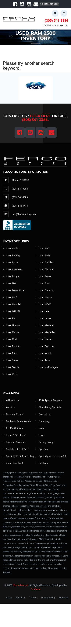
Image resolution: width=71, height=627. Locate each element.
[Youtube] (22, 5)
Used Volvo (11, 374)
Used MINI (11, 339)
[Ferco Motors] (19, 18)
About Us (10, 407)
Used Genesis (46, 290)
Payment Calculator (16, 442)
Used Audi (44, 248)
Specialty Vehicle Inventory (19, 456)
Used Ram (11, 353)
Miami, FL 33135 (20, 180)
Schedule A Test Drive (17, 449)
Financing (43, 421)
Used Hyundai (13, 304)
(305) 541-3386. (35, 120)
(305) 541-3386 (56, 20)
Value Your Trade (14, 463)
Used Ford (43, 283)
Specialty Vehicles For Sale (52, 456)
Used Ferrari (44, 276)
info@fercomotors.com (24, 214)
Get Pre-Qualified (14, 428)
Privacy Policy (45, 442)
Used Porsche (46, 346)
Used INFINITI (12, 311)
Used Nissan (45, 339)
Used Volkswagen (48, 367)
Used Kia (10, 318)
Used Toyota (12, 367)
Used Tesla (44, 360)
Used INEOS (44, 304)
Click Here (40, 116)
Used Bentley (12, 255)
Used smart (44, 353)
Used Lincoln (12, 325)
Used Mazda (12, 332)
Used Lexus (44, 318)
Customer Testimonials (18, 421)
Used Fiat (10, 283)
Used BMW (44, 255)
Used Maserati (46, 325)
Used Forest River (15, 290)
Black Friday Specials (49, 407)
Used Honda (45, 297)
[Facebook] (15, 5)
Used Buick (11, 262)
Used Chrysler (46, 269)
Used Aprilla (12, 248)
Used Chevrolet (13, 269)
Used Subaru (12, 360)
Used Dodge (12, 276)
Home (41, 428)
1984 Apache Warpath (50, 400)
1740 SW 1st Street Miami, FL (55, 25)
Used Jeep (44, 311)
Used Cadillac (45, 262)
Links (41, 435)
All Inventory (12, 400)
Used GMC (11, 297)
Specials (43, 449)
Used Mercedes (46, 332)
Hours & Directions (15, 435)
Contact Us (44, 414)
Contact (33, 597)
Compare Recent (14, 414)
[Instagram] (29, 5)
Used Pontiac (12, 346)
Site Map (43, 463)
